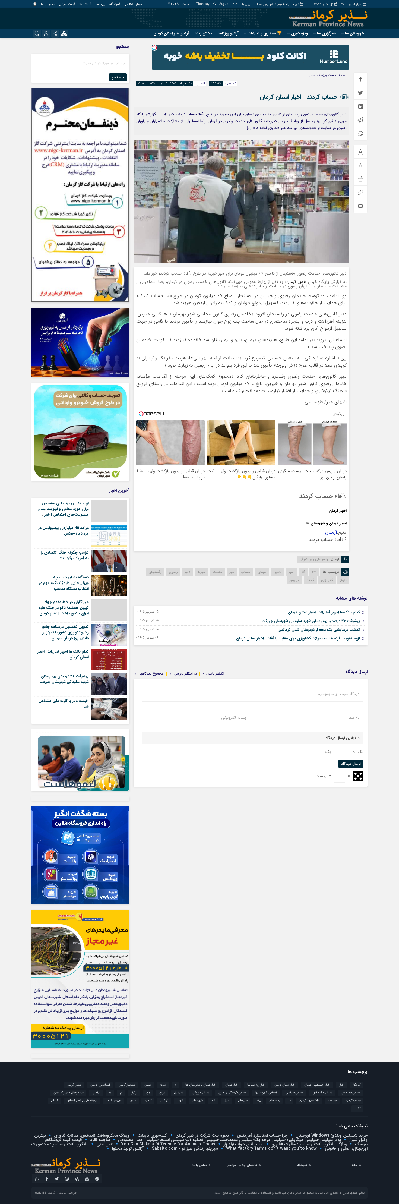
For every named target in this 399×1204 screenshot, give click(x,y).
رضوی (173, 572)
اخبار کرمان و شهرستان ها (201, 1085)
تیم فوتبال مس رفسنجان (68, 1092)
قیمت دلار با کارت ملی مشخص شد (64, 704)
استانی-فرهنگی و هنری (232, 1092)
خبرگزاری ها (326, 33)
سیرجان (243, 1100)
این (148, 1092)
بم (121, 1092)
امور (291, 572)
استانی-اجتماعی (351, 1092)
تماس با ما (48, 4)
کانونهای (327, 580)
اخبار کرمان (338, 511)
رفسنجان (155, 572)
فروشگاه (114, 4)
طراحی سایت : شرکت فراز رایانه (55, 1192)
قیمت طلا (85, 4)
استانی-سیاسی (295, 1092)
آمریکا (357, 1085)
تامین (277, 572)
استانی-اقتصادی (322, 1092)
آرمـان (331, 532)
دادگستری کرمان (309, 1100)
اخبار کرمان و (336, 523)
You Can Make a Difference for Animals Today (167, 1144)
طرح (343, 580)
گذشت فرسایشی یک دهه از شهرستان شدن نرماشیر (319, 630)
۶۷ (314, 572)
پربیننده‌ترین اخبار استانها (82, 1100)
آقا (303, 572)
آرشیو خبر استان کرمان (171, 33)
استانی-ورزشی (200, 1092)
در (290, 1100)
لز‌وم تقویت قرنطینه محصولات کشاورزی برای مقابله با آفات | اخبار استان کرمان (298, 638)
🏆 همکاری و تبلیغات (265, 33)
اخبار (342, 1085)
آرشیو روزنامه (228, 33)
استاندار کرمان (127, 1085)
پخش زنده (203, 33)
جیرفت (332, 1100)
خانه (354, 1165)
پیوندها (100, 4)
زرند (258, 1100)
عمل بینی (104, 1144)
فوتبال (164, 1100)
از (176, 1085)
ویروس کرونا (114, 1100)
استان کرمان (74, 1085)
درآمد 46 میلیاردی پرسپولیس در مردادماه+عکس (63, 531)
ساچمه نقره (99, 1139)
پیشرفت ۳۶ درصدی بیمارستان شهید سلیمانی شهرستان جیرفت (311, 621)
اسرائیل (178, 1092)
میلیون (294, 580)
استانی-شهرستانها (266, 1092)
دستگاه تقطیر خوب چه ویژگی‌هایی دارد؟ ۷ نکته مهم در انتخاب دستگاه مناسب (64, 583)
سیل (226, 1100)
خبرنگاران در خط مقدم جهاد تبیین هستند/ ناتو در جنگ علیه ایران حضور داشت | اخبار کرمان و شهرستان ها (64, 610)
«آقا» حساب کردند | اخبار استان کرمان (304, 97)
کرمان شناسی (133, 4)
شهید (180, 1100)
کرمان (54, 1100)
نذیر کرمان (295, 281)
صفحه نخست (337, 75)
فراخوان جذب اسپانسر (242, 1165)
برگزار (134, 1092)
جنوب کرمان (353, 1100)
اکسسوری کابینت (151, 1135)
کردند (310, 580)
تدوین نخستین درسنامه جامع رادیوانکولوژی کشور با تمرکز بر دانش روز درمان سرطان (65, 632)
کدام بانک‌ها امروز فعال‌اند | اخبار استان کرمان (324, 612)
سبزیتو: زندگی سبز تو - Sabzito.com (184, 1148)
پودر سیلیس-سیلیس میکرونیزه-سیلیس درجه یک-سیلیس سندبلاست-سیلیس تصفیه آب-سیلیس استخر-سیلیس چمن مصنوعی (229, 1139)
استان (147, 1085)
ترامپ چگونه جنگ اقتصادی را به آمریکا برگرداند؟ (65, 555)
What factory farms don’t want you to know (271, 1148)
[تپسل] (154, 48)
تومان (262, 572)
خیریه (201, 572)
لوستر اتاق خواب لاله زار (242, 1144)
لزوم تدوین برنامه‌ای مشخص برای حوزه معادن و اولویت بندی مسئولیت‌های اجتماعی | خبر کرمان (63, 511)
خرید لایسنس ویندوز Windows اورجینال (331, 1135)
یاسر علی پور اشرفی (313, 559)
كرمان (148, 1100)
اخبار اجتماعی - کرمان (317, 1085)
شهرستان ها (354, 33)
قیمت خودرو (67, 4)
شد (213, 1100)
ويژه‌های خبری (317, 75)
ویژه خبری (299, 33)
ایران (162, 1092)
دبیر (187, 572)
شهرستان (318, 523)
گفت (357, 1108)
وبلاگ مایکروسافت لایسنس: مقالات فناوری (91, 1135)
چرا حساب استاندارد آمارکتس (261, 1135)
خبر (232, 572)
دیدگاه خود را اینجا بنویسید (338, 694)
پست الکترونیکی (233, 718)
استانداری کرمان (100, 1085)
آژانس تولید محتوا (127, 1148)
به (110, 1092)
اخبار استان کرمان (285, 1085)
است (163, 1085)
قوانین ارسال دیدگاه (340, 738)
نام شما (354, 718)
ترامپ (96, 1092)
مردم (133, 1100)
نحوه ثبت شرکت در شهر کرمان (201, 1135)
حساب (246, 572)
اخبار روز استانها (256, 1085)
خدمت (218, 572)
